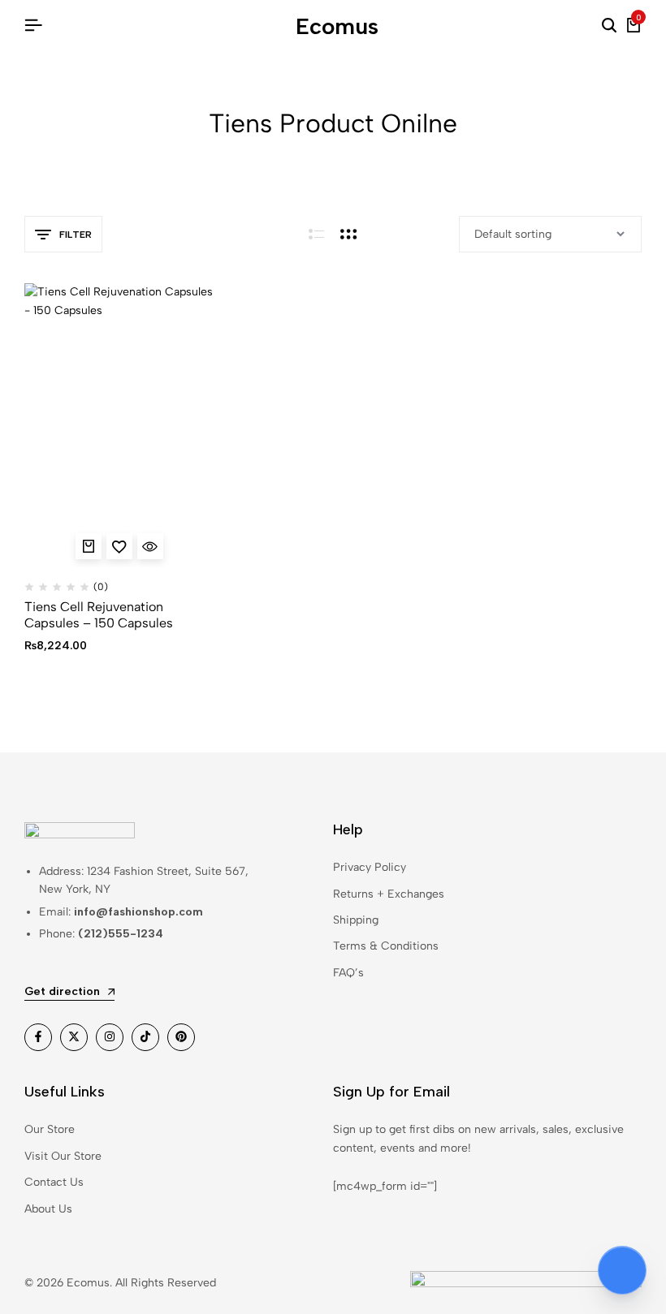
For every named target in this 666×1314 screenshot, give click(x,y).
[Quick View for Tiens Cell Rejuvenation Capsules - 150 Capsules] (150, 546)
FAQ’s (348, 973)
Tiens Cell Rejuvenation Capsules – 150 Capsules (98, 614)
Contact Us (54, 1182)
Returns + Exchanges (388, 894)
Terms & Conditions (386, 946)
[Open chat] (622, 1270)
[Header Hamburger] (33, 25)
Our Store (49, 1129)
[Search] (609, 26)
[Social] (38, 1037)
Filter (75, 234)
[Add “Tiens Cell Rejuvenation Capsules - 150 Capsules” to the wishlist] (119, 546)
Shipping (355, 920)
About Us (48, 1209)
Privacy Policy (369, 867)
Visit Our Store (63, 1156)
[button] (89, 546)
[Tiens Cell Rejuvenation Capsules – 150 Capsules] (119, 425)
